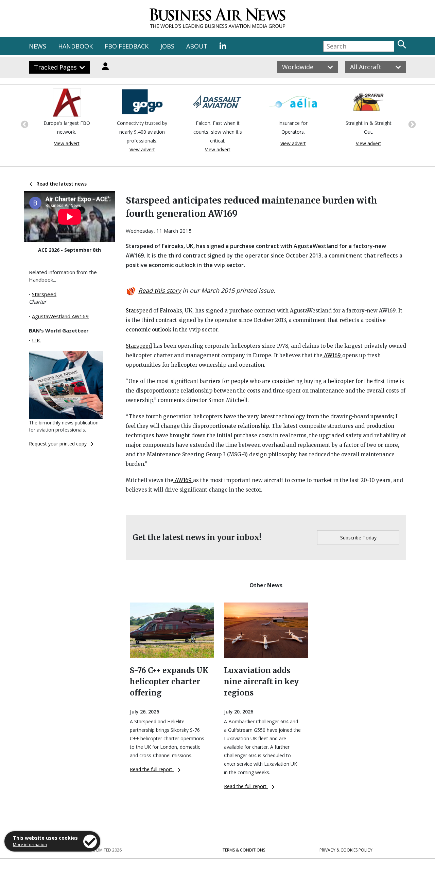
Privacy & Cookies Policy (345, 850)
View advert (67, 143)
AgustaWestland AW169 (60, 316)
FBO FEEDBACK (127, 46)
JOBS (167, 46)
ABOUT (197, 46)
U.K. (36, 340)
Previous (23, 123)
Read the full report (152, 769)
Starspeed (44, 294)
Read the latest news (61, 183)
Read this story (159, 290)
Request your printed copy (58, 443)
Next (411, 123)
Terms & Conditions (244, 850)
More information (30, 844)
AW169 (332, 355)
